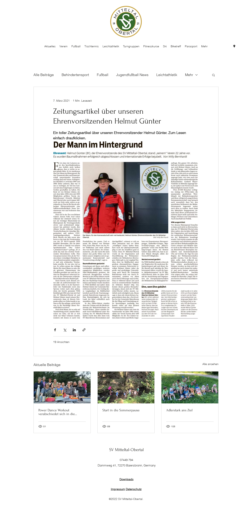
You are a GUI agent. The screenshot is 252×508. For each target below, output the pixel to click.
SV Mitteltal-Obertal (126, 449)
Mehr (189, 74)
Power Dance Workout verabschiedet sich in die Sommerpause (56, 412)
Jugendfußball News (132, 74)
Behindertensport (75, 74)
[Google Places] (234, 46)
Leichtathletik (166, 74)
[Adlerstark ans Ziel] (189, 387)
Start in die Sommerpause (121, 410)
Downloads (126, 479)
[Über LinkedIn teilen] (74, 330)
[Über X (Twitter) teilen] (65, 330)
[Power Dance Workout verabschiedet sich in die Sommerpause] (62, 387)
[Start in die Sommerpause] (126, 387)
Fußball (102, 74)
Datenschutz (134, 489)
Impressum (118, 489)
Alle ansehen (210, 364)
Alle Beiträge (43, 74)
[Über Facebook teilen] (55, 330)
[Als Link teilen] (84, 330)
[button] (213, 74)
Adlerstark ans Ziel (179, 410)
